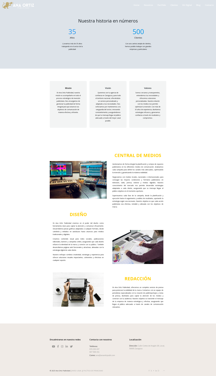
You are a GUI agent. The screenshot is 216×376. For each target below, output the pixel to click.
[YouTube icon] (154, 370)
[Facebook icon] (149, 370)
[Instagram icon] (158, 370)
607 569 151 (94, 352)
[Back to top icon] (164, 370)
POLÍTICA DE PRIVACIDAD (93, 371)
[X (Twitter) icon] (151, 370)
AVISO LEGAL (77, 371)
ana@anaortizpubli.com (105, 355)
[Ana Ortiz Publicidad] (18, 5)
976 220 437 (94, 349)
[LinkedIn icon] (156, 370)
